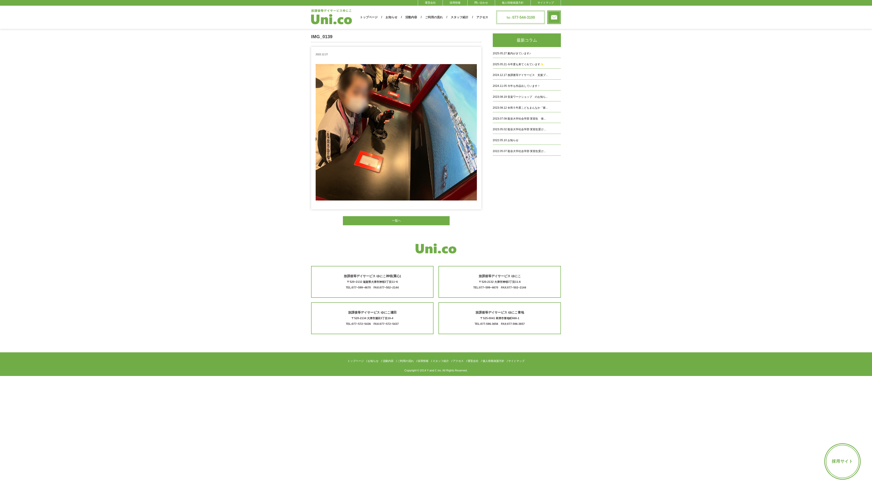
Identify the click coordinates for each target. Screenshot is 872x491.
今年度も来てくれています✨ (518, 64)
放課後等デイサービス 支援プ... (520, 75)
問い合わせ (481, 2)
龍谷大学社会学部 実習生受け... (519, 129)
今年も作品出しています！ (516, 86)
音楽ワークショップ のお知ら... (520, 96)
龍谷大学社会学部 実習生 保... (519, 118)
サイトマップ (546, 2)
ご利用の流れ (434, 17)
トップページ (369, 17)
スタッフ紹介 (459, 17)
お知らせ (391, 17)
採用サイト (842, 461)
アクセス (482, 17)
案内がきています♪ (512, 53)
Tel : (520, 17)
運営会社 (430, 2)
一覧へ (396, 220)
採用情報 (455, 2)
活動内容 (411, 17)
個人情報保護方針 (513, 2)
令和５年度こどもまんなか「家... (520, 107)
